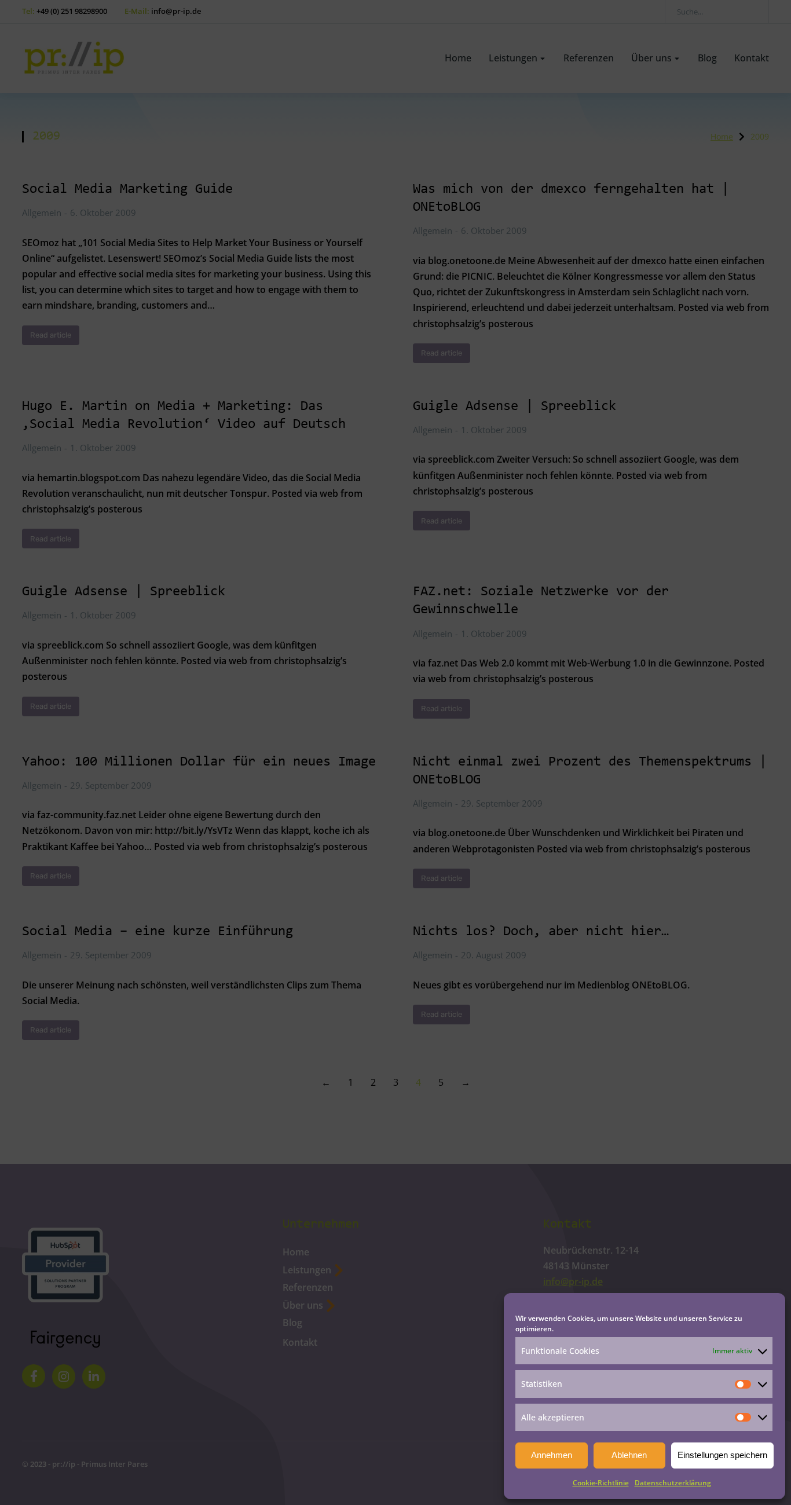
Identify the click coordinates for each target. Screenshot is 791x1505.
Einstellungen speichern (722, 1455)
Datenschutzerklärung (673, 1483)
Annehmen (551, 1455)
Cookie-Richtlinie (601, 1483)
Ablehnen (629, 1455)
